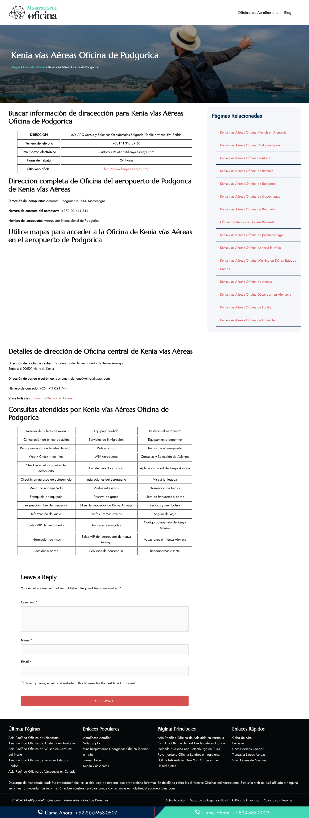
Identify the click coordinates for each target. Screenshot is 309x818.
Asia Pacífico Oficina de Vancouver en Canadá (41, 771)
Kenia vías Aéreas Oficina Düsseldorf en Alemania (255, 294)
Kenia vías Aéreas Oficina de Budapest (247, 183)
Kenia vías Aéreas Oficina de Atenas (246, 281)
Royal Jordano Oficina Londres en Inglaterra (189, 754)
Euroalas (238, 743)
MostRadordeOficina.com (42, 800)
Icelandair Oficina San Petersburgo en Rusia (189, 748)
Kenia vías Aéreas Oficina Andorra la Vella (250, 247)
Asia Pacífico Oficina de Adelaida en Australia (41, 743)
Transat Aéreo (92, 760)
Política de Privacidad (245, 800)
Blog (287, 12)
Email (26, 661)
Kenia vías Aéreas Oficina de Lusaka (245, 307)
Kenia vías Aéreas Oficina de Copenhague (250, 196)
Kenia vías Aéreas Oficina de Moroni (246, 158)
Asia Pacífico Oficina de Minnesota (33, 737)
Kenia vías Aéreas (34, 67)
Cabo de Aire (242, 737)
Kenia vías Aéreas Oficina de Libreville (247, 320)
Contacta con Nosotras (278, 800)
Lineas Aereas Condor (247, 748)
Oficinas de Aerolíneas (256, 12)
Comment (29, 602)
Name (26, 640)
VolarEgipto (91, 743)
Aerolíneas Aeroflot (97, 737)
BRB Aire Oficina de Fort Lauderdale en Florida (191, 743)
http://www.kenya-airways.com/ (126, 168)
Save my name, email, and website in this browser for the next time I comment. (80, 683)
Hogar (16, 67)
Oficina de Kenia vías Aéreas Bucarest (247, 222)
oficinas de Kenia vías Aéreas (51, 398)
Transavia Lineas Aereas (248, 754)
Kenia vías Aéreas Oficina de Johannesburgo (251, 234)
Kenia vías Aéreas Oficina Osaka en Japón (250, 145)
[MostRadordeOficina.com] (33, 12)
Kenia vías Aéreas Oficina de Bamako (246, 170)
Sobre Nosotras (176, 800)
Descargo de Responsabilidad (209, 800)
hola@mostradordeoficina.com (153, 788)
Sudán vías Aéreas (96, 765)
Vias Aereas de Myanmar (250, 760)
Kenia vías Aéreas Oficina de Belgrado (247, 209)
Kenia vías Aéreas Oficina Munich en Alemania (253, 132)
